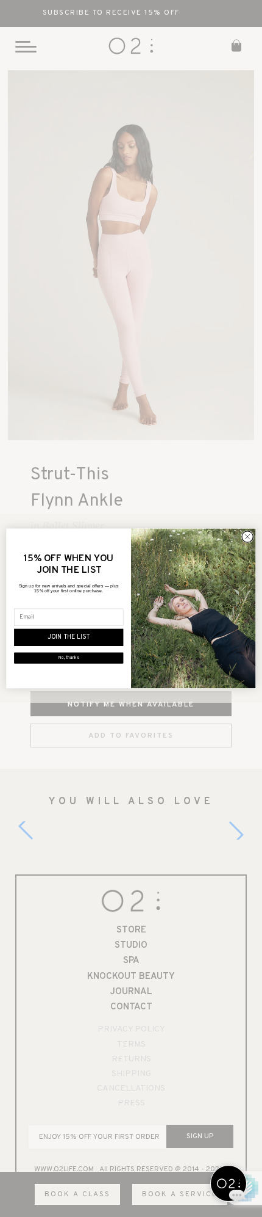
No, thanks (68, 658)
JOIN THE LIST (69, 637)
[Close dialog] (247, 536)
